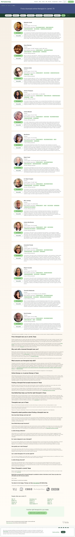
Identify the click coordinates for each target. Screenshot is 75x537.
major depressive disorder (33, 367)
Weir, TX (13, 499)
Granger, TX (32, 500)
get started (36, 399)
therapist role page (34, 356)
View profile (18, 35)
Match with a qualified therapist (37, 513)
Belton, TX (49, 500)
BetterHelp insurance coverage (49, 390)
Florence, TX (14, 502)
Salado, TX (14, 503)
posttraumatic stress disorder (44, 367)
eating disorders (20, 368)
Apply (63, 15)
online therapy (26, 354)
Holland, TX (31, 502)
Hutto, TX (49, 502)
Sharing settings (55, 532)
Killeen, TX (49, 503)
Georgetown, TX (32, 499)
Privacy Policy (5, 531)
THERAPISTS (3, 5)
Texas (9, 5)
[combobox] (8, 15)
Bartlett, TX (14, 500)
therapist (22, 346)
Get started (71, 1)
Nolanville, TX (50, 499)
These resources (9, 522)
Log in (64, 1)
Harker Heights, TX (33, 503)
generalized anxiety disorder (22, 367)
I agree (63, 532)
